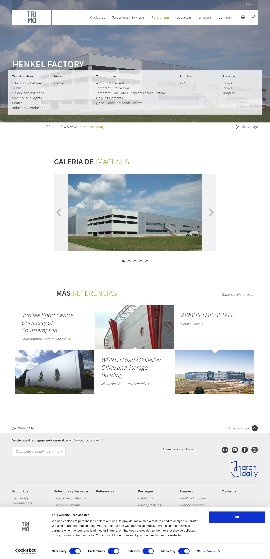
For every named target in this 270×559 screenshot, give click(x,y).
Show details (206, 551)
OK (237, 517)
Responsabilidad (192, 505)
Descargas (145, 491)
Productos (20, 491)
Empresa (186, 491)
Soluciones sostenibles (70, 498)
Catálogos (145, 498)
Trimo (50, 126)
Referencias (160, 17)
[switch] (113, 551)
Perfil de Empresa (193, 498)
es (247, 5)
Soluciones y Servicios (71, 491)
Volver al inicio (238, 428)
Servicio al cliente (67, 505)
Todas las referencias (237, 294)
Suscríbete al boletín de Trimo (37, 451)
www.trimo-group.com (83, 440)
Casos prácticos (149, 505)
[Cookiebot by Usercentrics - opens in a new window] (25, 551)
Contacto (229, 491)
